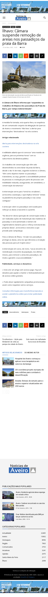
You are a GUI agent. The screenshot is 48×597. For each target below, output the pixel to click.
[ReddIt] (26, 56)
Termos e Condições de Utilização (24, 571)
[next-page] (7, 392)
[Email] (31, 56)
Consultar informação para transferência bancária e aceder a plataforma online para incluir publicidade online (22, 294)
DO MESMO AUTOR (32, 353)
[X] (10, 56)
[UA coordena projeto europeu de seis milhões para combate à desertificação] (8, 372)
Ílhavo (18, 27)
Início (4, 23)
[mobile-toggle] (4, 18)
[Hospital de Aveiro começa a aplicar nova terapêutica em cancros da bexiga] (8, 361)
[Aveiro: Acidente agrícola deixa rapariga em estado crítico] (8, 495)
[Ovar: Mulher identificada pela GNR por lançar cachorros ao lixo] (8, 517)
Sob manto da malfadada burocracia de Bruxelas (36, 340)
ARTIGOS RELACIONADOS (12, 353)
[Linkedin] (15, 56)
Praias (33, 312)
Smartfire (24, 577)
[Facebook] (4, 56)
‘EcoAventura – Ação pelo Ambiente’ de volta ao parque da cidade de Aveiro (12, 341)
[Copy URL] (42, 56)
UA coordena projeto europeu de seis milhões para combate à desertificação (29, 372)
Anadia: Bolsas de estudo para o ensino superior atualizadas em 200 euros (29, 383)
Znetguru (31, 577)
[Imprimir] (36, 56)
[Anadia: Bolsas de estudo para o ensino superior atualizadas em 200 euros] (8, 383)
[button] (44, 18)
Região (13, 27)
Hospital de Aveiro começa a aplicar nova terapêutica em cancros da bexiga (27, 361)
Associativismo (14, 312)
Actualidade (12, 23)
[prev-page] (3, 392)
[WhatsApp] (20, 56)
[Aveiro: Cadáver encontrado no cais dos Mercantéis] (8, 506)
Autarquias (25, 312)
